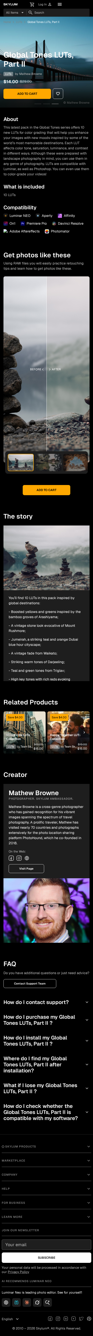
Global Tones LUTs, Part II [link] (43, 22)
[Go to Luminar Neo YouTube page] (73, 1319)
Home (7, 22)
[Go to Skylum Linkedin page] (66, 1319)
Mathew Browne (30, 74)
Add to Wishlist (23, 727)
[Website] (26, 858)
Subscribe (46, 1258)
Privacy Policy (18, 1272)
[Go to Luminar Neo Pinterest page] (89, 1319)
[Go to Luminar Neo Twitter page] (81, 1319)
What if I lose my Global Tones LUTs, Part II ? (46, 1088)
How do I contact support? (46, 1002)
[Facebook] (11, 858)
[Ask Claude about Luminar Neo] (26, 1302)
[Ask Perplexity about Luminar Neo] (16, 1302)
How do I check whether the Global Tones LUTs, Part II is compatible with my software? (46, 1112)
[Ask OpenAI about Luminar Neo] (6, 1302)
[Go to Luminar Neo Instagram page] (58, 1319)
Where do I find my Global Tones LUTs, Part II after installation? (46, 1064)
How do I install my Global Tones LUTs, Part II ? (46, 1040)
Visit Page (26, 868)
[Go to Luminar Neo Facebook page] (50, 1319)
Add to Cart (27, 94)
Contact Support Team (30, 983)
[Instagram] (19, 858)
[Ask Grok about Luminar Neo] (37, 1302)
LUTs (19, 22)
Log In (45, 4)
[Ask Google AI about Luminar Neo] (47, 1302)
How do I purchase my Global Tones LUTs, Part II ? (46, 1020)
